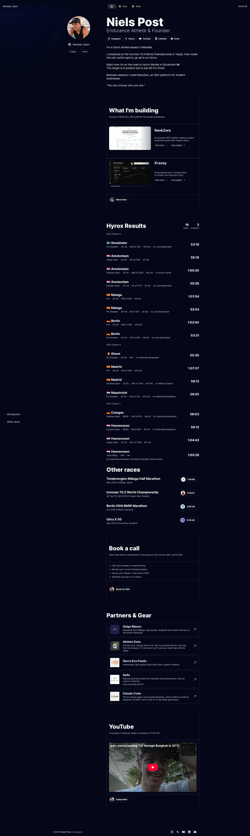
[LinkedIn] (189, 832)
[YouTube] (183, 832)
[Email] (195, 832)
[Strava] (177, 832)
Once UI (79, 832)
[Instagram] (172, 832)
